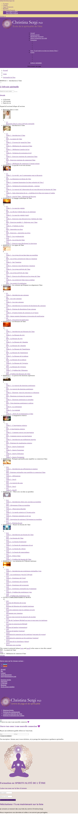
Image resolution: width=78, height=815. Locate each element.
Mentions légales (8, 710)
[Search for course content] (15, 91)
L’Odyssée (4, 683)
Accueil (32, 33)
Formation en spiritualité (40, 49)
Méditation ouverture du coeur (42, 56)
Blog (35, 61)
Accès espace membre (7, 687)
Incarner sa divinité (39, 47)
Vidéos (35, 59)
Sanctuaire (4, 681)
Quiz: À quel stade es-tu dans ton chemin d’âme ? (44, 50)
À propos (5, 4)
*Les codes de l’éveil (39, 42)
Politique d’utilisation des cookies (13, 715)
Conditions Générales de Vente (12, 714)
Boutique (5, 8)
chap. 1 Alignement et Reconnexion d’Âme (46, 58)
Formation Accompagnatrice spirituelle (44, 45)
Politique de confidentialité (11, 712)
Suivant (2, 655)
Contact (5, 5)
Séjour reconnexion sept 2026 (38, 38)
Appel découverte (8, 7)
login (22, 648)
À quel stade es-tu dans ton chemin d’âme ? (46, 54)
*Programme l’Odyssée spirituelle (43, 43)
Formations (33, 40)
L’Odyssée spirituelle (9, 87)
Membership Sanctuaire (37, 36)
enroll (28, 648)
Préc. (1, 652)
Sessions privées (35, 35)
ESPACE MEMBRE (36, 63)
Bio (2, 671)
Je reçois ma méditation (6, 736)
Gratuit (32, 52)
